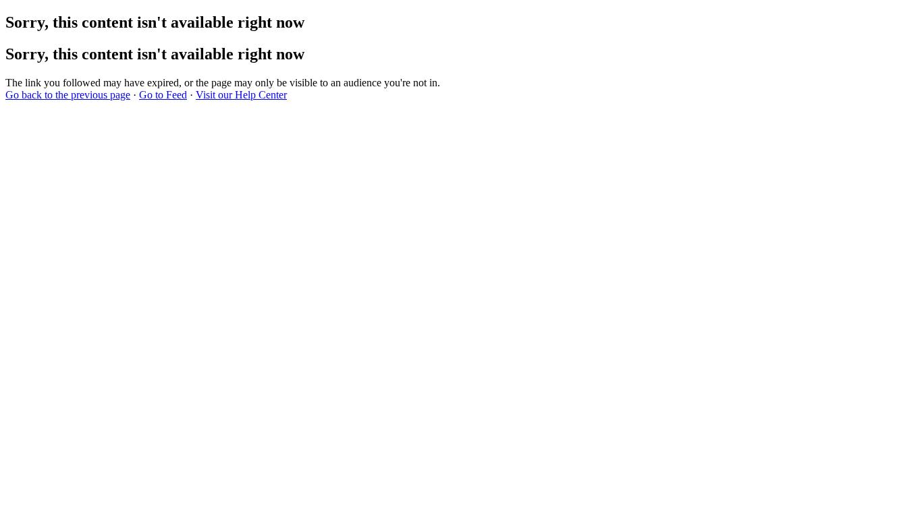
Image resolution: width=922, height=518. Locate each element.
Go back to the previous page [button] (67, 94)
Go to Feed (163, 94)
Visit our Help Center (241, 94)
